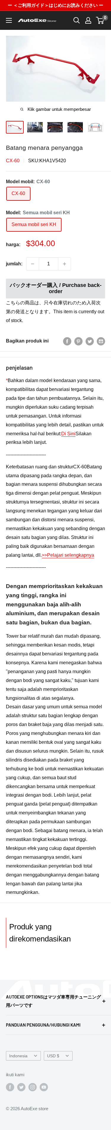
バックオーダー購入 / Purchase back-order (56, 288)
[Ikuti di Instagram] (32, 1087)
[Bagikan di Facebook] (67, 341)
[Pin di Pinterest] (78, 341)
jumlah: (14, 263)
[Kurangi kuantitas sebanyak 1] (32, 264)
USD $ (53, 1056)
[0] (100, 20)
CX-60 (13, 160)
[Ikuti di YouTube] (44, 1087)
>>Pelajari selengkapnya (68, 555)
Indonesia (18, 1056)
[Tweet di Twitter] (90, 341)
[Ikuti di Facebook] (10, 1087)
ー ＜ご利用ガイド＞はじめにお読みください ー (55, 5)
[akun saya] (88, 20)
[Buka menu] (9, 20)
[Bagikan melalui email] (101, 341)
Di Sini (68, 433)
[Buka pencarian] (76, 20)
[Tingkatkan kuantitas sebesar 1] (64, 264)
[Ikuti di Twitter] (21, 1087)
